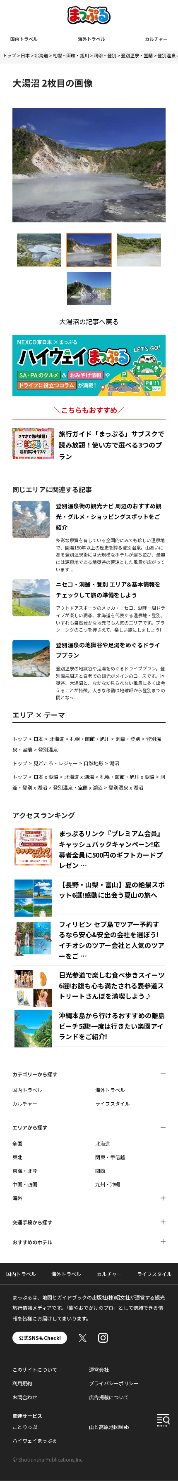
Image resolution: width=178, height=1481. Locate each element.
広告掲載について (109, 1397)
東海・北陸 (24, 1170)
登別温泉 (166, 55)
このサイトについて (34, 1369)
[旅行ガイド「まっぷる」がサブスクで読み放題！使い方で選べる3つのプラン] (33, 443)
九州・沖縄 (107, 1184)
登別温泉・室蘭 (137, 55)
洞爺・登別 (105, 55)
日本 (25, 55)
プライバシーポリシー (114, 1383)
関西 (100, 1170)
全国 (17, 1143)
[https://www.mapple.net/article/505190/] (31, 645)
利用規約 (22, 1383)
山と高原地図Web (109, 1426)
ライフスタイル (112, 1103)
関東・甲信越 (110, 1156)
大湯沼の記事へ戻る (89, 321)
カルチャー (156, 38)
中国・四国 (24, 1184)
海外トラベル (91, 38)
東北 (17, 1156)
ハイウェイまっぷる (34, 1440)
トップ (9, 55)
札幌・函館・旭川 (71, 55)
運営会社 (99, 1369)
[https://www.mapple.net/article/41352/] (31, 584)
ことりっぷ (24, 1426)
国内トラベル (24, 38)
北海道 (41, 55)
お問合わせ (24, 1397)
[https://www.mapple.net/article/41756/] (31, 506)
